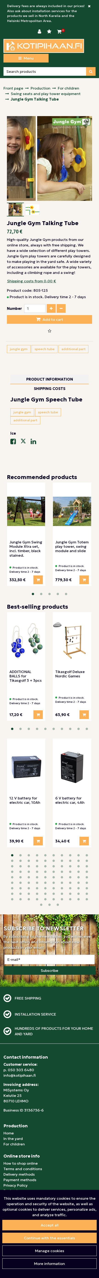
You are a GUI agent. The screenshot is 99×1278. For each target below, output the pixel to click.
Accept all (49, 1225)
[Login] (40, 32)
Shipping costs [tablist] (49, 388)
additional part (73, 349)
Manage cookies (49, 1250)
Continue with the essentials (49, 1238)
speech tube (45, 349)
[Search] (91, 71)
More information (49, 1263)
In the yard (13, 1138)
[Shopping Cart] (59, 32)
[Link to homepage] (43, 46)
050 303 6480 (21, 1070)
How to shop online (20, 1163)
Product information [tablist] (49, 379)
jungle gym (19, 349)
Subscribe (49, 970)
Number (14, 308)
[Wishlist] (49, 32)
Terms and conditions (22, 1168)
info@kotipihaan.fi (19, 1075)
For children (14, 1144)
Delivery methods (19, 1174)
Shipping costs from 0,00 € (31, 281)
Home (8, 1133)
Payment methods (19, 1179)
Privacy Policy (15, 1185)
